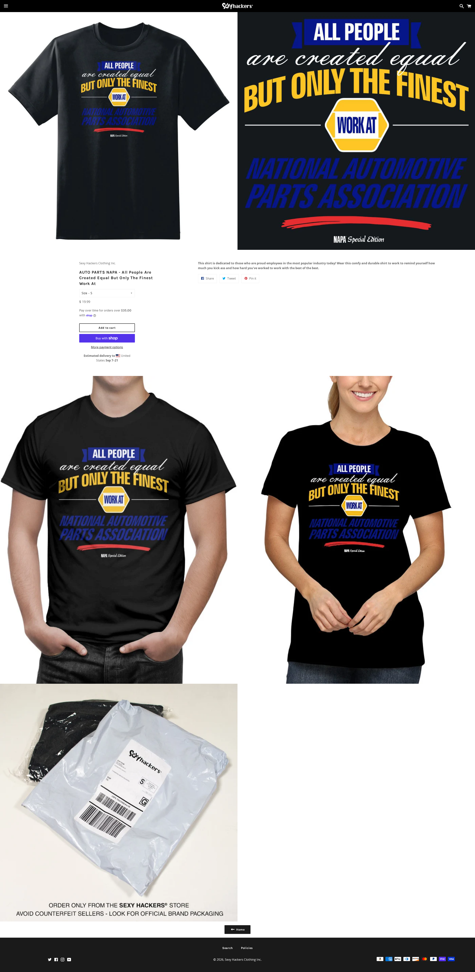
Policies (247, 948)
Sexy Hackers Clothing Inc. (243, 960)
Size (84, 293)
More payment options (107, 347)
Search (227, 948)
